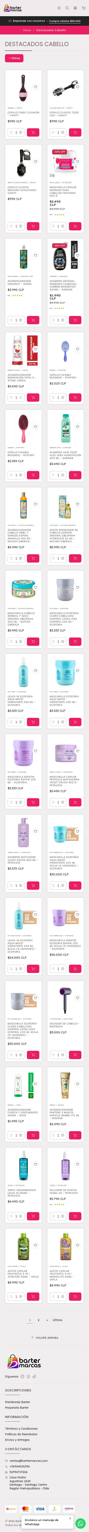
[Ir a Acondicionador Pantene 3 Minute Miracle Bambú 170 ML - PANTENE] (65, 1085)
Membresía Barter (17, 1402)
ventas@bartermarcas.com (29, 1461)
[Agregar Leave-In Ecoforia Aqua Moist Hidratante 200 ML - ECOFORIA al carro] (33, 722)
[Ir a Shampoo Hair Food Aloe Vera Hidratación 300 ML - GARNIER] (65, 428)
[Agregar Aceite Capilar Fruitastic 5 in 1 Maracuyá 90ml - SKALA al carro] (75, 1296)
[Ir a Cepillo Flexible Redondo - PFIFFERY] (65, 350)
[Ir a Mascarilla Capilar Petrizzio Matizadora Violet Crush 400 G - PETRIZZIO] (65, 752)
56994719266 (19, 1472)
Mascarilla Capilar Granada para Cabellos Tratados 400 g (63, 191)
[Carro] (84, 8)
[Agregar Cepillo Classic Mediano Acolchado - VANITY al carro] (33, 226)
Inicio (27, 30)
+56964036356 (20, 1466)
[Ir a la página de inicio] (12, 8)
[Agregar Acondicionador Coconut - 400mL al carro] (33, 320)
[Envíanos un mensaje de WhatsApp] (80, 1523)
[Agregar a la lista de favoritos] (35, 87)
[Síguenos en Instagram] (22, 1376)
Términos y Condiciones (21, 1428)
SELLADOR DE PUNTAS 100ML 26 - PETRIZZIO (64, 1192)
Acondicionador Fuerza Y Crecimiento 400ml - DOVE (23, 1112)
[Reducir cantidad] (11, 132)
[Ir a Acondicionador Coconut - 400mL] (23, 257)
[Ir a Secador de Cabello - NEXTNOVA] (65, 999)
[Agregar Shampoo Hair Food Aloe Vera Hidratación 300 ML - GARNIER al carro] (75, 475)
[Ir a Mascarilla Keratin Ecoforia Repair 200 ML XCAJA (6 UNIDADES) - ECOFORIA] (65, 916)
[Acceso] (75, 8)
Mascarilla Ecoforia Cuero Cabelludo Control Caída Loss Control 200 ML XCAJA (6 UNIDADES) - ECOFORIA (23, 1031)
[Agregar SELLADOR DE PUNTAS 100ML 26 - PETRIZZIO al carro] (75, 1216)
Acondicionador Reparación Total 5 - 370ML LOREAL (22, 377)
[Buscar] (67, 8)
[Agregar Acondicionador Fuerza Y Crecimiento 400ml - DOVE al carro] (33, 1135)
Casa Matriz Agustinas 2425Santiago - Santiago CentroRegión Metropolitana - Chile (29, 1483)
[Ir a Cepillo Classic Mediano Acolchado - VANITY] (23, 163)
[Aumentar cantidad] (20, 132)
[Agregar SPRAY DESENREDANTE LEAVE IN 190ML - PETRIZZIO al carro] (33, 1216)
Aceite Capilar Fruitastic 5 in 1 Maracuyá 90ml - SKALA (62, 1275)
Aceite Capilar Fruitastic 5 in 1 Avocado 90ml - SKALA (23, 1274)
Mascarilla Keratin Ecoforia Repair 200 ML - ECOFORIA (22, 779)
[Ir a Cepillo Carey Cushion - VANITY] (23, 88)
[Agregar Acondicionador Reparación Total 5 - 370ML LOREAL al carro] (33, 397)
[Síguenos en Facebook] (28, 1376)
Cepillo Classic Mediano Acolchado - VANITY (23, 190)
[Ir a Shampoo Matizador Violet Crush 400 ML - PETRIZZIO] (23, 833)
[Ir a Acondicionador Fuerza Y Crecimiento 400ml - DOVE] (23, 1085)
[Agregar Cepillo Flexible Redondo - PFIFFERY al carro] (75, 397)
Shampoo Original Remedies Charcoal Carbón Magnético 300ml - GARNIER (63, 285)
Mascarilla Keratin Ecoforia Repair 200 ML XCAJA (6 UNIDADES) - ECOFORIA (65, 945)
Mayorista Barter (17, 1408)
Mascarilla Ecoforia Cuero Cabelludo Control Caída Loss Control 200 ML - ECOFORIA (64, 619)
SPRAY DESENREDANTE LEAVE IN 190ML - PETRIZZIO (22, 1193)
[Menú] (59, 8)
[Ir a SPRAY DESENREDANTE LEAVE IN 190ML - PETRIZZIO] (23, 1166)
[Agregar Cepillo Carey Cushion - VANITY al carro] (33, 132)
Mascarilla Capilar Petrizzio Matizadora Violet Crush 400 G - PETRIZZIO (64, 781)
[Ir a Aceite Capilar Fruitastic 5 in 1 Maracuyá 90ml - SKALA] (65, 1247)
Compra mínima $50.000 (65, 21)
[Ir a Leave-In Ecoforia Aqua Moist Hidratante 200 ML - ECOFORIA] (23, 672)
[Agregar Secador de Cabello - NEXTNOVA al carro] (75, 1055)
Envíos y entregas (17, 1440)
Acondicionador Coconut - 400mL (20, 283)
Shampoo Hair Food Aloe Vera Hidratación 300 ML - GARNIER (65, 455)
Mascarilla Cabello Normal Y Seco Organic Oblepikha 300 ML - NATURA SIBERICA (21, 619)
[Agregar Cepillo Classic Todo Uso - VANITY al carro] (75, 132)
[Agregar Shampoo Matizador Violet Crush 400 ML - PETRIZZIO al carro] (33, 885)
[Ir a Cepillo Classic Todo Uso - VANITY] (65, 88)
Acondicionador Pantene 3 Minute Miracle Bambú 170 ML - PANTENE (64, 1114)
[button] (14, 58)
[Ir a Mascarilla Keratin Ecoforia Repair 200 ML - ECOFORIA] (23, 752)
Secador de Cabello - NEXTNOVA (65, 1025)
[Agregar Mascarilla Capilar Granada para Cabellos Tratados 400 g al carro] (75, 226)
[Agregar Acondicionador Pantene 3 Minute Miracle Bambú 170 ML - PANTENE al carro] (75, 1135)
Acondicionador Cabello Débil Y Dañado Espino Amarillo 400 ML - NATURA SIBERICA (20, 536)
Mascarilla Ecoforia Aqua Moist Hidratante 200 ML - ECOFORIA (64, 701)
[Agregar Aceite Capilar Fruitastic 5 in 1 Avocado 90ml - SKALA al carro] (33, 1296)
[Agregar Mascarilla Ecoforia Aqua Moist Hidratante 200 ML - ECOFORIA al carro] (75, 722)
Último (57, 1320)
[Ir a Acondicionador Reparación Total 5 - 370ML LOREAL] (23, 350)
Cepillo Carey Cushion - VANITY (23, 114)
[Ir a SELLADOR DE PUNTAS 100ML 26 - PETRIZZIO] (65, 1166)
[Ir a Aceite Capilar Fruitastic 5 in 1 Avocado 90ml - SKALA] (23, 1247)
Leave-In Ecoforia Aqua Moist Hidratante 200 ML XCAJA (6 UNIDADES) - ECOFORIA (22, 946)
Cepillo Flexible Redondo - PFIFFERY (63, 376)
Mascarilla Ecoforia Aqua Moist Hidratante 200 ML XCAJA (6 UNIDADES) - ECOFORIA (64, 863)
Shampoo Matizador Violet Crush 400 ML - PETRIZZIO (23, 860)
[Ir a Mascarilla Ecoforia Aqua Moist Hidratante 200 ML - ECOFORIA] (65, 672)
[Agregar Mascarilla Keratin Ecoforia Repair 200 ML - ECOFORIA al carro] (33, 802)
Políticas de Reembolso (21, 1434)
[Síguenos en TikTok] (34, 1376)
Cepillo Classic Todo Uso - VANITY (64, 114)
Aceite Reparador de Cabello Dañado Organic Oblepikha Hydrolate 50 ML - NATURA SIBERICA (64, 536)
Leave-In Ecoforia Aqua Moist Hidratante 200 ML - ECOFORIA (22, 701)
